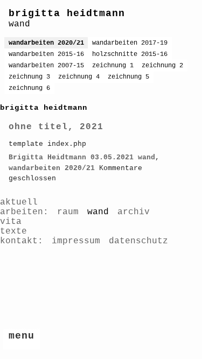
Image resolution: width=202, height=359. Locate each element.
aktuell (19, 202)
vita (11, 222)
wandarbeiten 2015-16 (46, 54)
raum (68, 212)
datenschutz (138, 241)
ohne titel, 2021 (56, 127)
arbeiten (21, 212)
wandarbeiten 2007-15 (46, 65)
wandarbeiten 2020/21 (46, 43)
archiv (133, 212)
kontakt (19, 241)
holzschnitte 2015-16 (130, 54)
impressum (76, 241)
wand (146, 157)
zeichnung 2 (162, 65)
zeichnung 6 (29, 88)
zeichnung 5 (128, 77)
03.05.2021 (112, 157)
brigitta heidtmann (67, 13)
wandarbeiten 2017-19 (130, 43)
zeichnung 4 (79, 77)
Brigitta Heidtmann (47, 157)
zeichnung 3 (29, 77)
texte (13, 231)
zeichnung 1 (113, 65)
